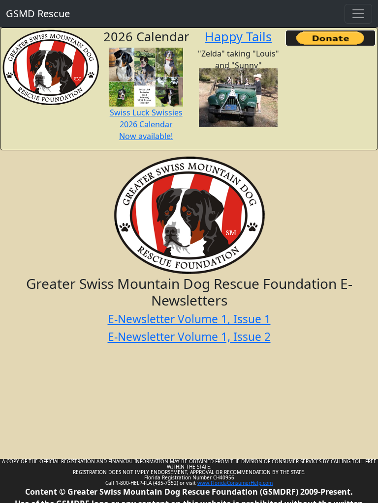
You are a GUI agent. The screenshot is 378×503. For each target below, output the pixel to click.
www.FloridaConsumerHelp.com (235, 482)
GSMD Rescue (38, 13)
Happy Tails (238, 36)
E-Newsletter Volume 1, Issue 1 (189, 319)
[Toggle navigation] (358, 14)
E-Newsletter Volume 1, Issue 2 (189, 336)
